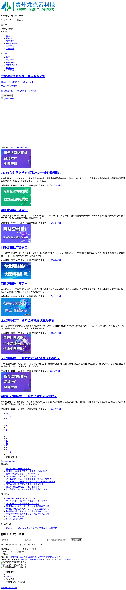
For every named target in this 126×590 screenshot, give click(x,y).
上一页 (9, 416)
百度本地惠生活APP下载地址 (18, 469)
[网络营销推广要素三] (16, 205)
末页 (8, 454)
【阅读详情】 (55, 185)
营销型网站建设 (42, 528)
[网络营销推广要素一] (16, 279)
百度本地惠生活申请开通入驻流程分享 (22, 474)
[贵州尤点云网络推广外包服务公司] (63, 6)
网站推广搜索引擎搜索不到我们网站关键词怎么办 (27, 514)
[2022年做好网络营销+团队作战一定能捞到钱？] (16, 168)
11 (7, 441)
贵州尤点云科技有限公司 (31, 559)
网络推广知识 (23, 147)
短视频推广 (11, 41)
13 (7, 445)
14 (7, 447)
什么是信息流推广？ (15, 519)
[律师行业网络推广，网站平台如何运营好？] (16, 391)
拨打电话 (5, 588)
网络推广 (10, 38)
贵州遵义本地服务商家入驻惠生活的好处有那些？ (27, 471)
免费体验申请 (7, 96)
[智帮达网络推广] (9, 462)
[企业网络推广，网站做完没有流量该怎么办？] (16, 353)
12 (7, 443)
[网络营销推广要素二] (16, 242)
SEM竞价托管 (12, 43)
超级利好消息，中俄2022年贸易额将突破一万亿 (26, 511)
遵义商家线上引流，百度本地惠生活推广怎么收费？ (28, 479)
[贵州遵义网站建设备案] (68, 559)
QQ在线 (9, 576)
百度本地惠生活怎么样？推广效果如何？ (23, 487)
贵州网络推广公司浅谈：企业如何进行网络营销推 (27, 506)
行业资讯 (10, 46)
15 (7, 449)
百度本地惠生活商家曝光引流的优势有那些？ (25, 484)
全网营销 (53, 528)
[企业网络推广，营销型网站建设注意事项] (16, 315)
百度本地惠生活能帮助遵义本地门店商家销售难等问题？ (30, 482)
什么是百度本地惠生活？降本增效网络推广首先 (26, 489)
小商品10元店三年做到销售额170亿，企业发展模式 (28, 509)
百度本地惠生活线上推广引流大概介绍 (22, 476)
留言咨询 (13, 588)
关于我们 (10, 49)
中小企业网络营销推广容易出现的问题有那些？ (26, 501)
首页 (8, 36)
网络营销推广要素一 (15, 516)
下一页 (9, 452)
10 (7, 438)
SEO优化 (18, 528)
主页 (13, 147)
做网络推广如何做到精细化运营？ (20, 498)
